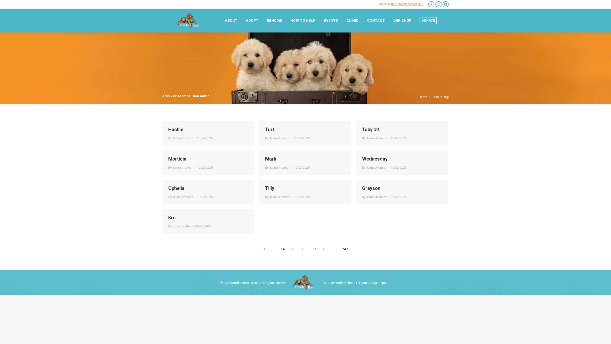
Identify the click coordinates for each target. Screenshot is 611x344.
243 (345, 249)
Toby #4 (370, 129)
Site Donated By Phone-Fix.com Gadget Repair (355, 283)
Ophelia (176, 188)
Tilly (269, 188)
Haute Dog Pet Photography (407, 4)
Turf (269, 129)
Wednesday (375, 159)
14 (282, 249)
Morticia (177, 159)
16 (304, 249)
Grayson (371, 188)
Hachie (175, 129)
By (180, 138)
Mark (270, 159)
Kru (172, 217)
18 (325, 249)
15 (293, 249)
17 (314, 249)
